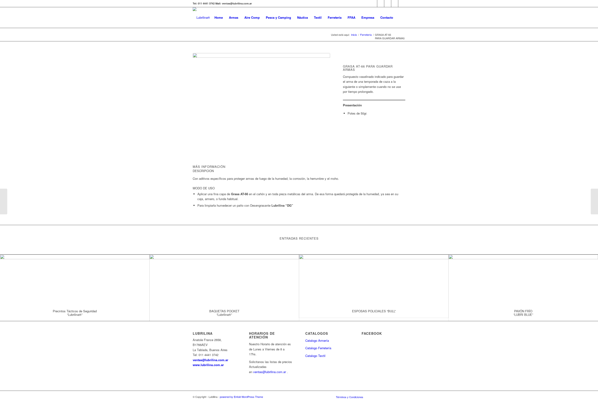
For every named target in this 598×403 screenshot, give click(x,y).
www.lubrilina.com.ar (208, 365)
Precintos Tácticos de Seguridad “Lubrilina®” (75, 313)
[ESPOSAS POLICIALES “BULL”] (373, 280)
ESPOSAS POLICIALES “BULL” (374, 311)
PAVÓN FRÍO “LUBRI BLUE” (523, 313)
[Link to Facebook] (373, 3)
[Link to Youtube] (380, 3)
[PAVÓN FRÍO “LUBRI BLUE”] (523, 280)
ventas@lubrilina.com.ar (210, 360)
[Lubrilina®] (201, 17)
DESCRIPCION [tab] (203, 171)
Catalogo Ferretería (318, 348)
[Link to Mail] (394, 3)
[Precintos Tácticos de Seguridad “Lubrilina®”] (75, 280)
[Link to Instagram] (401, 3)
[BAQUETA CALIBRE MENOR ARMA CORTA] (594, 201)
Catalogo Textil (315, 355)
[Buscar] (400, 17)
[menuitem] (218, 17)
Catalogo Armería (317, 340)
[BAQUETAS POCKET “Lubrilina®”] (224, 280)
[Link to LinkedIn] (387, 3)
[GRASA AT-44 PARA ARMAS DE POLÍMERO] (3, 201)
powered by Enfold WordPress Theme (241, 397)
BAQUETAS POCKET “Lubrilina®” (224, 313)
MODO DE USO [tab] (204, 188)
